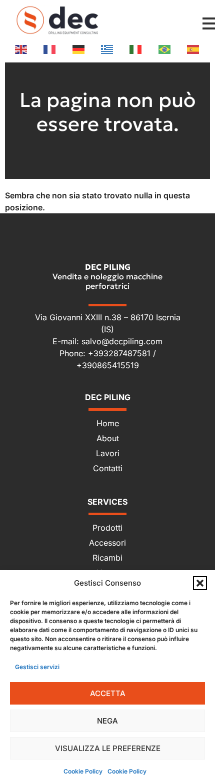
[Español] (193, 49)
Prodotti (107, 528)
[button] (200, 583)
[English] (21, 49)
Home (107, 423)
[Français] (50, 49)
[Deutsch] (79, 49)
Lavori (108, 453)
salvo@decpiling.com (122, 341)
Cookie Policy (83, 771)
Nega (107, 721)
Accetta (108, 693)
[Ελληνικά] (107, 49)
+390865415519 (107, 365)
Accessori (107, 543)
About (107, 438)
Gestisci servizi (37, 667)
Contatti (107, 468)
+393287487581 (120, 353)
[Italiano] (136, 49)
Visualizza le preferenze (107, 748)
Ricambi (107, 558)
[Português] (165, 49)
